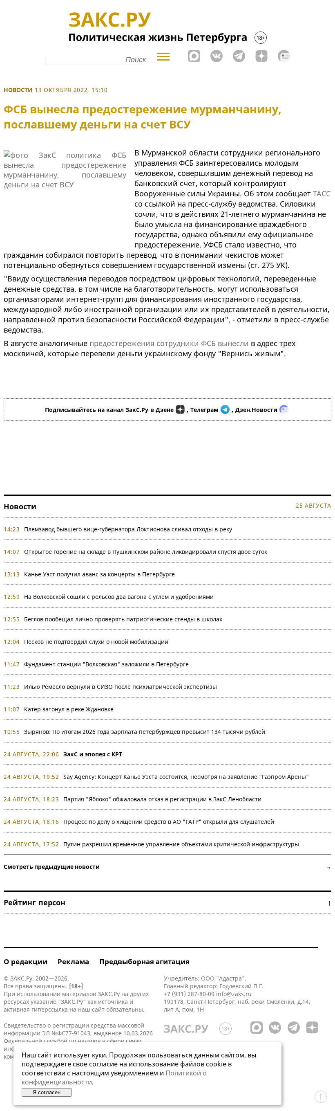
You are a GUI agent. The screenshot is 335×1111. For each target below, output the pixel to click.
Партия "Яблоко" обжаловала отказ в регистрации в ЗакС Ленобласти (162, 799)
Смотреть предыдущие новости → (167, 866)
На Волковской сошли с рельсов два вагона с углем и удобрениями (119, 596)
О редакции (25, 961)
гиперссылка (49, 1009)
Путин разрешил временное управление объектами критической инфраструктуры (181, 844)
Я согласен (46, 1092)
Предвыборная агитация (144, 961)
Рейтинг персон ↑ (167, 902)
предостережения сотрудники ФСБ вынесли (169, 343)
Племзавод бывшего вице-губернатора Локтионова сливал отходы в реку (128, 529)
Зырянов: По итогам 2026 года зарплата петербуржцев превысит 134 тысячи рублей (144, 731)
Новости (18, 90)
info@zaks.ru (234, 994)
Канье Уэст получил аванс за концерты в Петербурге (99, 574)
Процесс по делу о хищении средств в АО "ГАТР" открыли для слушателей (168, 821)
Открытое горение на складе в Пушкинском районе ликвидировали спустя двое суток (145, 552)
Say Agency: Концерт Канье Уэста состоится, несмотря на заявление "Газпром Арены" (186, 776)
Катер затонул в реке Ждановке (69, 709)
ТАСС (322, 193)
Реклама (73, 961)
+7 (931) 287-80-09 (189, 994)
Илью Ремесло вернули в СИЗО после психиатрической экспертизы (120, 686)
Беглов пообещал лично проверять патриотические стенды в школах (123, 619)
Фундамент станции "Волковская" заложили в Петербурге (106, 664)
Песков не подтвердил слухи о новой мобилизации (96, 641)
